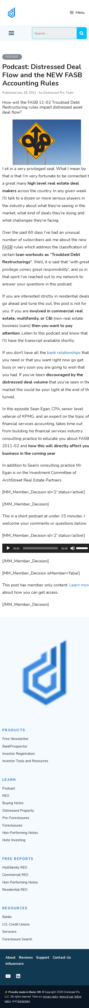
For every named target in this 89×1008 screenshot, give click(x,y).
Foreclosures (12, 825)
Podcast (11, 57)
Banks (7, 917)
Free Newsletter (15, 739)
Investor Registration (18, 753)
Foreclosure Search (17, 939)
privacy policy (50, 996)
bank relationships (64, 352)
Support (43, 957)
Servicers (9, 931)
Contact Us (62, 957)
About (10, 957)
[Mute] (72, 548)
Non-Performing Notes (20, 832)
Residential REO (14, 889)
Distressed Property (18, 810)
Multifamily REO (14, 867)
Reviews (26, 957)
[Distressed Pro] (11, 12)
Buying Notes (13, 803)
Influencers (14, 963)
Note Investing (13, 840)
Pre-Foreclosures (15, 818)
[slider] (82, 548)
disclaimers (23, 1001)
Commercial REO (15, 874)
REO (5, 795)
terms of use (66, 996)
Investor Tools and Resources (25, 761)
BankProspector (14, 746)
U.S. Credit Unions (16, 924)
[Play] (8, 548)
